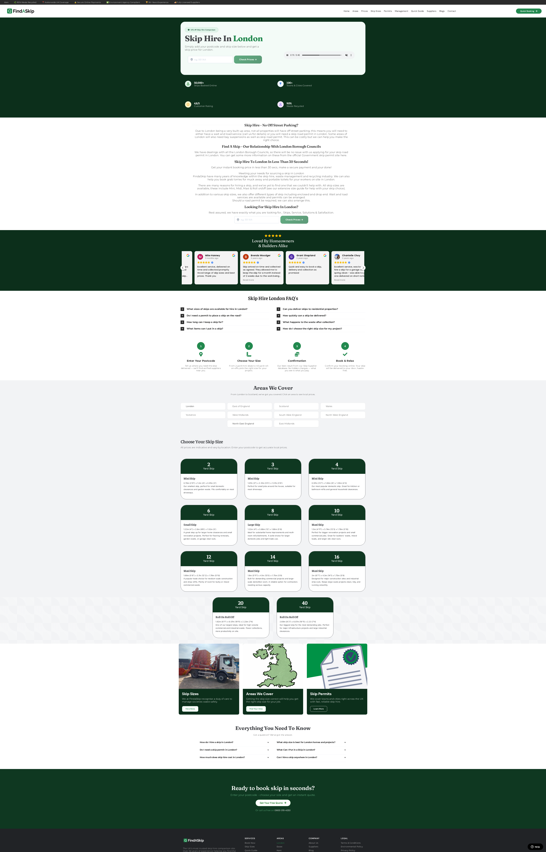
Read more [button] (189, 280)
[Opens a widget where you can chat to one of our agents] (535, 847)
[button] (363, 268)
